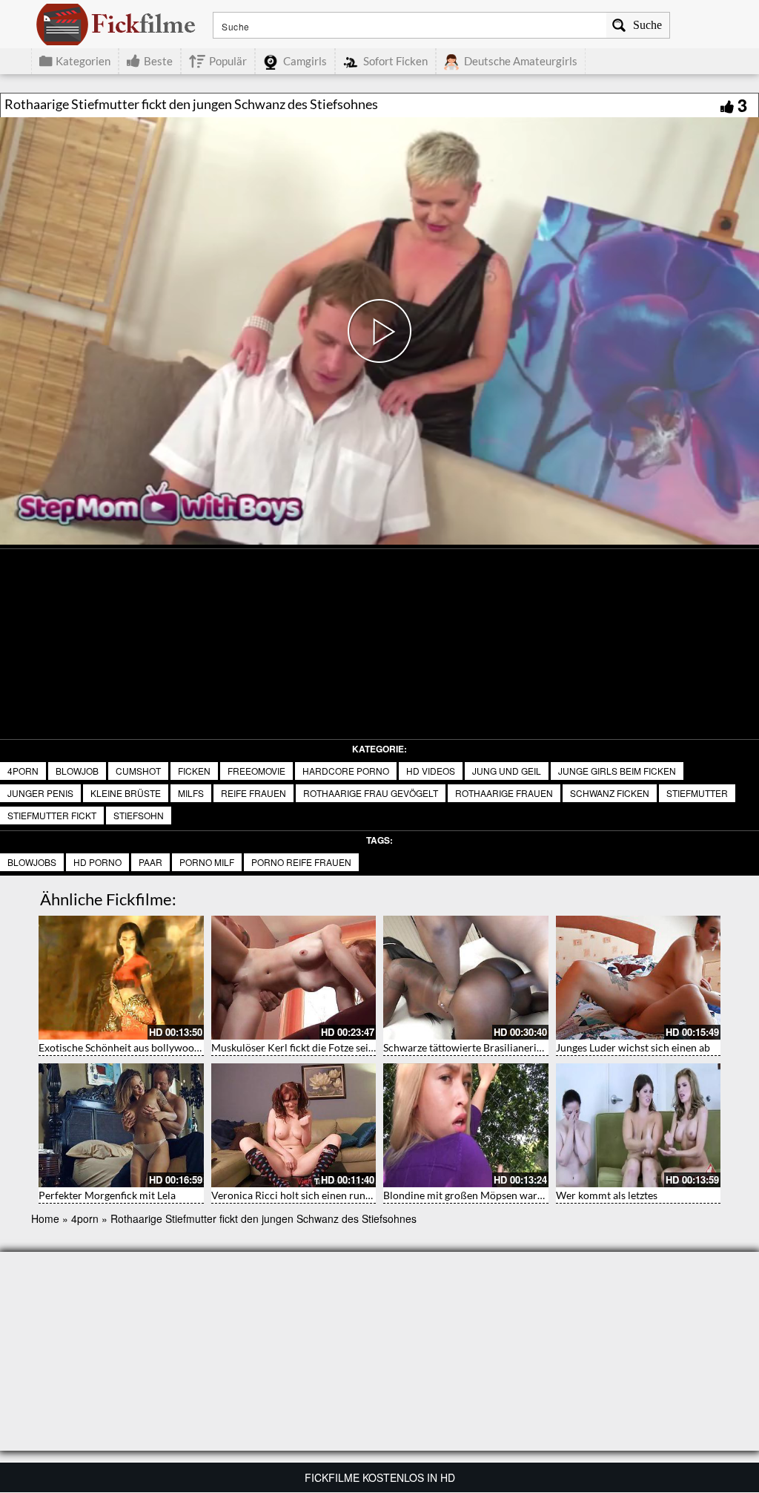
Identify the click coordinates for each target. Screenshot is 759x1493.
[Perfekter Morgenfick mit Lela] (121, 1125)
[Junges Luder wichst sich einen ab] (638, 978)
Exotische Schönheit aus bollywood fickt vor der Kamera (167, 1047)
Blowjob (77, 770)
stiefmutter (697, 793)
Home (45, 1218)
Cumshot (138, 770)
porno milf (206, 862)
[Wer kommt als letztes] (638, 1125)
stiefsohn (138, 815)
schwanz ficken (609, 793)
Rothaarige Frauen (504, 793)
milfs (191, 793)
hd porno (97, 862)
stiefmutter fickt (51, 815)
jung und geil (506, 770)
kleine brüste (125, 793)
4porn (23, 770)
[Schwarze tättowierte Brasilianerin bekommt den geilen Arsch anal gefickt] (465, 978)
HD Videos (430, 770)
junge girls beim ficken (617, 770)
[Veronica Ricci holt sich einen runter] (294, 1125)
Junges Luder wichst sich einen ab (633, 1047)
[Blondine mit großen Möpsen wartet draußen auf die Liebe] (465, 1125)
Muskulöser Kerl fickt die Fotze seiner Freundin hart (330, 1047)
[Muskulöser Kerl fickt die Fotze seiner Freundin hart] (294, 978)
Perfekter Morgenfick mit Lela (107, 1195)
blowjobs (31, 862)
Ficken (194, 770)
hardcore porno (345, 770)
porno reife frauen (301, 862)
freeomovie (256, 770)
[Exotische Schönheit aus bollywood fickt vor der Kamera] (121, 978)
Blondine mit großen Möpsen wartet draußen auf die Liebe (517, 1195)
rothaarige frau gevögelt (370, 793)
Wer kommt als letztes (606, 1195)
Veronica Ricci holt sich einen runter (295, 1195)
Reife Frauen (253, 793)
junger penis (40, 793)
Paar (150, 862)
